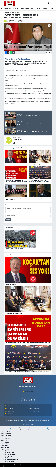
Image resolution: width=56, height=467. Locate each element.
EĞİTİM (22, 8)
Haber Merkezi (17, 139)
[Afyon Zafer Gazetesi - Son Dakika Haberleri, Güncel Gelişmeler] (9, 3)
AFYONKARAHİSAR (6, 8)
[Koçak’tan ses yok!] (16, 156)
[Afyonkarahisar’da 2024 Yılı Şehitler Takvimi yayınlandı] (16, 190)
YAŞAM (15, 420)
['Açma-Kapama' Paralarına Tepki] (28, 37)
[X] (24, 399)
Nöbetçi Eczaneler (11, 405)
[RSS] (34, 399)
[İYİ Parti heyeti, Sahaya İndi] (40, 156)
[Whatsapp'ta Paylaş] (11, 52)
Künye (6, 445)
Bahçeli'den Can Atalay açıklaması (37, 198)
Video (6, 437)
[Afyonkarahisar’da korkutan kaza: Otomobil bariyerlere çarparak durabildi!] (16, 172)
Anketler (7, 444)
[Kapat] (55, 464)
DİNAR (17, 418)
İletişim (7, 447)
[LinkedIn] (29, 399)
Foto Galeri (8, 435)
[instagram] (29, 428)
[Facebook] (22, 399)
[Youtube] (32, 399)
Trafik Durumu (10, 408)
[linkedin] (48, 428)
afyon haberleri (35, 420)
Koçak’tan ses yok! (10, 164)
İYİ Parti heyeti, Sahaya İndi (36, 164)
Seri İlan (7, 440)
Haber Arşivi (10, 413)
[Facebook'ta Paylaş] (6, 52)
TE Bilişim (31, 424)
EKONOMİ (15, 8)
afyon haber (20, 420)
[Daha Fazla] (13, 52)
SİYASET (33, 8)
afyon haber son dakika (45, 420)
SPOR (38, 8)
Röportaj (7, 442)
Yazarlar (7, 438)
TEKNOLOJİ (44, 8)
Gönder (8, 219)
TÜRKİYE (51, 8)
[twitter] (20, 428)
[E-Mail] (14, 142)
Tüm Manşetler (10, 411)
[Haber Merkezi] (8, 140)
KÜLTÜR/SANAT (9, 420)
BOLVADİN (27, 418)
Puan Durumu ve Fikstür (35, 408)
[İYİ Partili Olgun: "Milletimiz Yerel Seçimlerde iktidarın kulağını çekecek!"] (40, 172)
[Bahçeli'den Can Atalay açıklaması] (40, 190)
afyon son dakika (27, 420)
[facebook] (10, 428)
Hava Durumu (33, 405)
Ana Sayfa (7, 431)
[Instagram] (27, 399)
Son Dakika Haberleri (34, 411)
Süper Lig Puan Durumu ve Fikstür (16, 456)
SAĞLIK (27, 8)
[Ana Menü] (50, 3)
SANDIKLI (22, 418)
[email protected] (29, 391)
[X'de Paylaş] (8, 52)
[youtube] (38, 428)
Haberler (6, 12)
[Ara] (48, 3)
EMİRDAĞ (32, 418)
